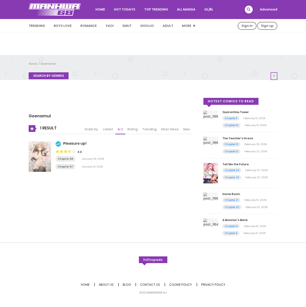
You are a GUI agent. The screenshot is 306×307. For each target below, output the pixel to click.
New (186, 129)
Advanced (268, 9)
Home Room (231, 194)
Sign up (267, 26)
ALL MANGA (186, 9)
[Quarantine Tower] (210, 114)
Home (33, 64)
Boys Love (63, 26)
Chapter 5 (231, 233)
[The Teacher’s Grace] (210, 140)
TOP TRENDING (156, 9)
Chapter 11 (231, 118)
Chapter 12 (231, 151)
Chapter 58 (65, 159)
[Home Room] (210, 196)
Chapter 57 (65, 166)
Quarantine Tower (235, 112)
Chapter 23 (232, 177)
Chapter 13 (231, 144)
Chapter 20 (232, 207)
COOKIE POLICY (180, 284)
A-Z (120, 129)
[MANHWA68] (55, 9)
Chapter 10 (231, 125)
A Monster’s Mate (235, 220)
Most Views (170, 129)
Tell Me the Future (235, 164)
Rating (132, 129)
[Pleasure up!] (40, 156)
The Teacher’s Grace (237, 138)
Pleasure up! (75, 143)
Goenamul (48, 64)
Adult (168, 26)
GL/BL (208, 9)
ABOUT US (106, 284)
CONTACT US (150, 284)
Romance (88, 26)
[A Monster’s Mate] (210, 222)
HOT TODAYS (124, 9)
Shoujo (147, 26)
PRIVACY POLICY (213, 284)
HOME (100, 9)
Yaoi (110, 26)
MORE (186, 26)
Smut (126, 26)
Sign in (247, 26)
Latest (108, 129)
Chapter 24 (232, 170)
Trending (37, 26)
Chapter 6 (231, 226)
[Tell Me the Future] (210, 173)
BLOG (127, 284)
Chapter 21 (231, 200)
